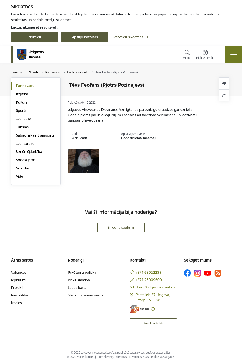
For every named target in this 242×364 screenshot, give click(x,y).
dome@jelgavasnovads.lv (155, 287)
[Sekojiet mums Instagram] (197, 273)
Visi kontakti (153, 323)
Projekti (17, 287)
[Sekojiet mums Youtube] (207, 273)
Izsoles (16, 302)
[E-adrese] (139, 309)
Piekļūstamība (79, 280)
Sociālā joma (26, 160)
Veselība (22, 168)
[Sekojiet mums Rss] (217, 273)
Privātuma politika (82, 272)
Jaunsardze (25, 143)
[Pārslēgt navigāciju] (233, 54)
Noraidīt (35, 37)
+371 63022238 (148, 272)
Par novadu (25, 85)
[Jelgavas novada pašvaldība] (33, 54)
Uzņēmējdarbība (29, 151)
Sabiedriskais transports (35, 135)
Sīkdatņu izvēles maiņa (86, 295)
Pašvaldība (19, 295)
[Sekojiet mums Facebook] (187, 273)
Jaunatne (23, 118)
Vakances (18, 272)
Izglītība (22, 94)
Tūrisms (22, 127)
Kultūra (22, 102)
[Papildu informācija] (153, 309)
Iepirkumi (18, 280)
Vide (19, 176)
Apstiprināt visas (85, 37)
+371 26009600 (149, 280)
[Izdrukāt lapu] (224, 83)
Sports (21, 110)
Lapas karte (77, 287)
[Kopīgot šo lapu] (224, 95)
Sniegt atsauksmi (121, 227)
